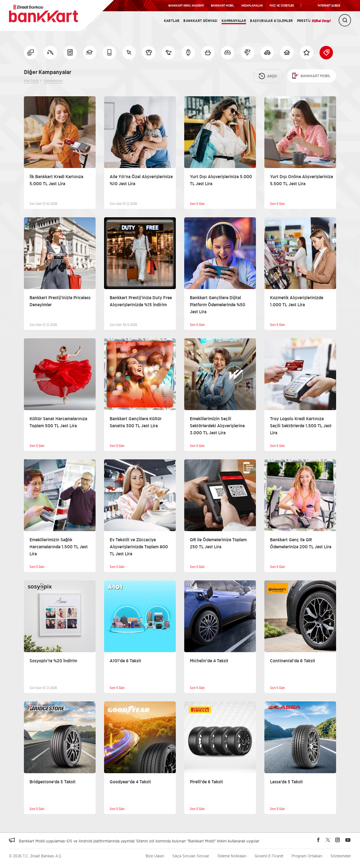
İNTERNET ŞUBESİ (329, 5)
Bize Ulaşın (155, 855)
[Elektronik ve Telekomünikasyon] (109, 52)
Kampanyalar (234, 21)
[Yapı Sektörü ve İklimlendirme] (287, 52)
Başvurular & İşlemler (271, 21)
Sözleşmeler (340, 855)
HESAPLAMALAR (252, 5)
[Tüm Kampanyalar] (30, 52)
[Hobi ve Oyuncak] (168, 52)
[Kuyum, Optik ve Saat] (188, 52)
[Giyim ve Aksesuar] (149, 52)
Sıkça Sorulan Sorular (190, 855)
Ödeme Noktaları (231, 855)
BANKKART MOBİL (222, 5)
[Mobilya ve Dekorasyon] (227, 52)
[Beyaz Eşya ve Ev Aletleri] (70, 52)
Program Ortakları (307, 855)
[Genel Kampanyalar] (306, 52)
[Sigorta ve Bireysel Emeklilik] (267, 52)
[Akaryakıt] (50, 52)
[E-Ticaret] (129, 52)
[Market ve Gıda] (208, 52)
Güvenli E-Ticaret (269, 855)
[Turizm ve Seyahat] (247, 52)
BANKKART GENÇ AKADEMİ (186, 5)
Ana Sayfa (31, 81)
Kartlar (172, 21)
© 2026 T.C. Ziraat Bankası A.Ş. (35, 855)
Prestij (313, 21)
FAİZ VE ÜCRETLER (282, 5)
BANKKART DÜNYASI (200, 21)
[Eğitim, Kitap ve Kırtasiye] (89, 52)
